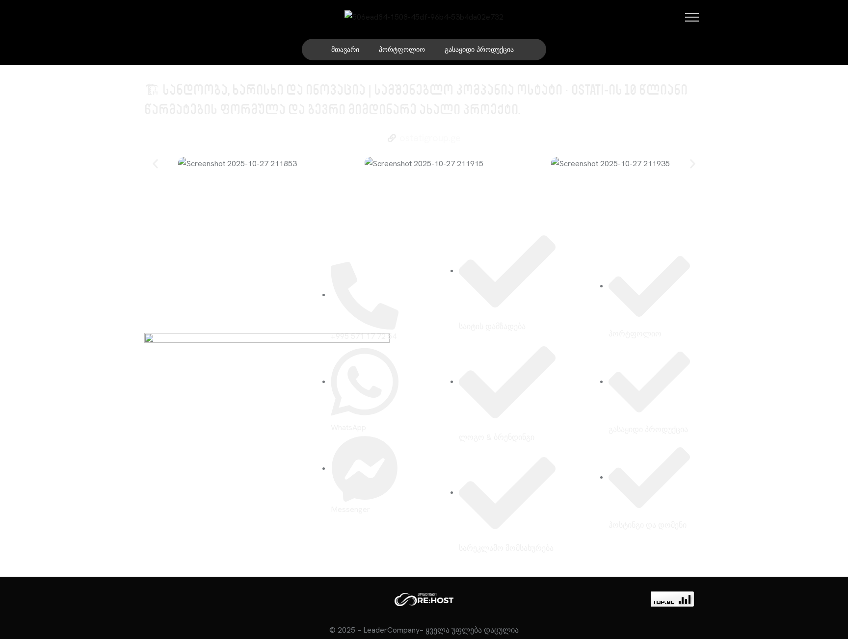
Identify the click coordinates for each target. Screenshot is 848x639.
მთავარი (345, 49)
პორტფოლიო (402, 49)
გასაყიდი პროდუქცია (479, 49)
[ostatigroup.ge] (392, 138)
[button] (155, 164)
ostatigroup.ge (430, 137)
